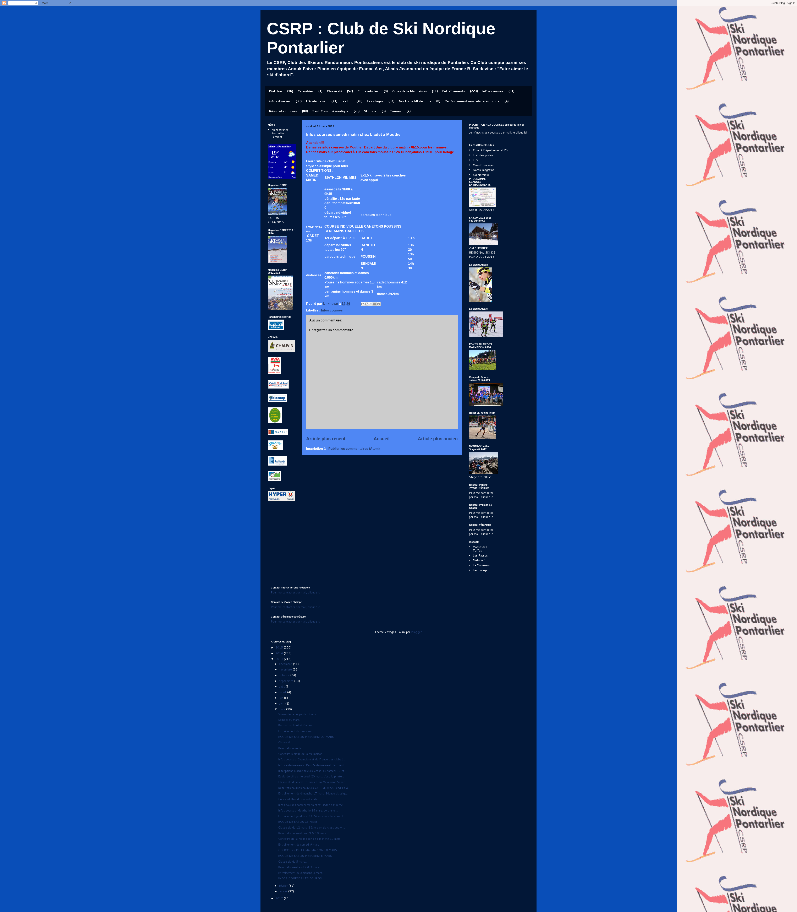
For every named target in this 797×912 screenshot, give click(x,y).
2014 (279, 653)
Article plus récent (325, 438)
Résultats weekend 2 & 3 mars (298, 867)
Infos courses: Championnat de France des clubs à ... (312, 759)
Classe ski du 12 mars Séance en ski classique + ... (311, 827)
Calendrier (305, 91)
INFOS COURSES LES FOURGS (300, 878)
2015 (279, 647)
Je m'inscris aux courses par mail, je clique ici (498, 132)
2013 (279, 659)
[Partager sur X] (371, 304)
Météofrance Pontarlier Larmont (279, 133)
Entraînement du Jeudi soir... (296, 731)
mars (282, 709)
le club (346, 101)
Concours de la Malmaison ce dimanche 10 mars (309, 839)
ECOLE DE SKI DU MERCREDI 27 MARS (306, 737)
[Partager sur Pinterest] (378, 304)
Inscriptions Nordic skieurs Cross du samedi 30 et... (312, 771)
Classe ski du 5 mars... (292, 861)
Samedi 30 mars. (289, 720)
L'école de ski (316, 101)
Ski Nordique (481, 175)
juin (281, 698)
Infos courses (492, 91)
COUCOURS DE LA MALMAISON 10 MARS (307, 850)
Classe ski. (285, 742)
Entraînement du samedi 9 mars (298, 844)
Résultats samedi (289, 748)
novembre (286, 669)
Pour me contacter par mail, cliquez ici (481, 495)
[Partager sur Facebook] (375, 304)
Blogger (416, 632)
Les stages (375, 101)
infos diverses (280, 101)
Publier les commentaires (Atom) (354, 448)
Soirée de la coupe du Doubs (297, 714)
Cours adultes (368, 91)
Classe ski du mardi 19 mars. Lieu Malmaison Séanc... (312, 782)
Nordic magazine (483, 170)
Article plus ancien (438, 438)
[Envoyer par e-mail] (363, 304)
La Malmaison (481, 565)
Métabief (479, 560)
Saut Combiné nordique (330, 111)
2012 (279, 898)
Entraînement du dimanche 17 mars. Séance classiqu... (313, 793)
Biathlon (275, 91)
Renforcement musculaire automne (472, 101)
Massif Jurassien (483, 165)
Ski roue (370, 111)
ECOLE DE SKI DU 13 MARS (298, 822)
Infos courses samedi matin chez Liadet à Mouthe (310, 805)
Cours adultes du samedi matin (298, 799)
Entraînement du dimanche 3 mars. (300, 873)
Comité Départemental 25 (490, 150)
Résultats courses (283, 111)
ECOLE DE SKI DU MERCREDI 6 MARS (305, 856)
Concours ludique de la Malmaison (300, 754)
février (283, 886)
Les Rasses (480, 555)
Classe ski (334, 91)
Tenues (395, 111)
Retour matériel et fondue (295, 725)
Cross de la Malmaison (409, 91)
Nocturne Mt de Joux (415, 101)
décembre (286, 664)
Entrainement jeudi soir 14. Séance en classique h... (311, 816)
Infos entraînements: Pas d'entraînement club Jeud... (312, 765)
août (282, 686)
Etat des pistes (483, 155)
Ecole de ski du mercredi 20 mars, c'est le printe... (311, 776)
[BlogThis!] (367, 304)
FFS (475, 160)
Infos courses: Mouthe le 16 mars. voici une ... (308, 810)
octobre (284, 675)
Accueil (382, 438)
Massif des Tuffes (480, 549)
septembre (286, 681)
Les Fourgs (480, 570)
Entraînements (453, 91)
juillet (283, 692)
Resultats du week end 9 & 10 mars (302, 833)
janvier (283, 891)
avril (282, 703)
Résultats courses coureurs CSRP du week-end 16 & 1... (315, 788)
